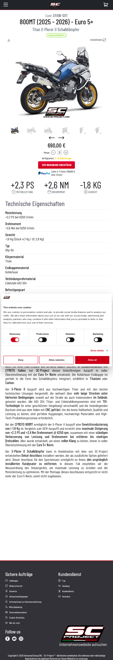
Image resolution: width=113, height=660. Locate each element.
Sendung (65, 585)
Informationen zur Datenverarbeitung (25, 601)
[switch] (42, 339)
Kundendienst (68, 591)
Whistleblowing (15, 607)
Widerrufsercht (16, 585)
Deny (20, 360)
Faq (63, 580)
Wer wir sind (14, 622)
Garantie (13, 591)
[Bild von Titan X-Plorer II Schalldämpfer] (14, 130)
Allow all (92, 360)
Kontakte (66, 596)
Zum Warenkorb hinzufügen (56, 165)
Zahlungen (13, 580)
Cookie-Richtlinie (16, 617)
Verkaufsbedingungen (18, 596)
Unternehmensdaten (18, 612)
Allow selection (56, 360)
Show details (97, 350)
